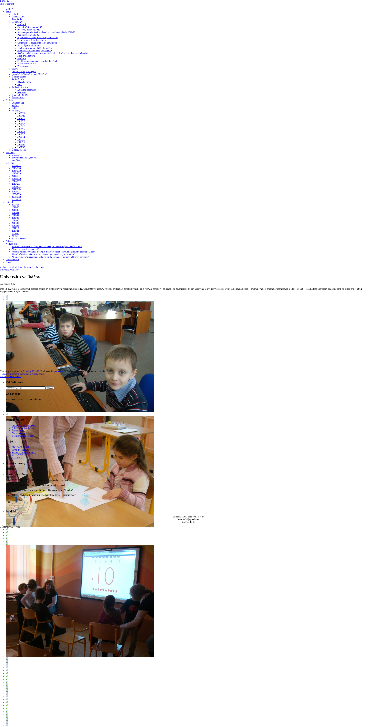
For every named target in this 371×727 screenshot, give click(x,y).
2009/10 (21, 142)
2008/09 (21, 144)
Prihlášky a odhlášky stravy (24, 428)
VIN (19, 84)
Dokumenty (17, 22)
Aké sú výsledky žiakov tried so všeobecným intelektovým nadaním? (43, 254)
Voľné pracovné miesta (28, 63)
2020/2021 (16, 165)
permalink (58, 371)
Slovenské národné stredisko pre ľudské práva (22, 267)
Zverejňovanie (24, 66)
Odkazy (9, 241)
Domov (9, 9)
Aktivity (9, 100)
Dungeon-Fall (18, 103)
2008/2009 (16, 197)
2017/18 (21, 121)
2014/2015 (16, 181)
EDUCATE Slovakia (21, 447)
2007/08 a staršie (19, 238)
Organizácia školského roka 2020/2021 (29, 74)
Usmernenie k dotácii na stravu (31, 40)
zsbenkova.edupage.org (22, 436)
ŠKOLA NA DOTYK (22, 455)
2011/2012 (16, 189)
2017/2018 (16, 173)
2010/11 (21, 139)
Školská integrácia (20, 87)
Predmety (10, 152)
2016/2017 (16, 176)
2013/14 (21, 131)
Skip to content (7, 4)
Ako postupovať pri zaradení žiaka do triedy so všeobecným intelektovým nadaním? (50, 257)
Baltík (14, 108)
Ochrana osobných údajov (24, 71)
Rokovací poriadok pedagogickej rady (34, 50)
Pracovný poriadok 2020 (28, 29)
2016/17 (21, 123)
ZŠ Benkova (6, 1)
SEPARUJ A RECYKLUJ (24, 452)
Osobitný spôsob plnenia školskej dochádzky (38, 61)
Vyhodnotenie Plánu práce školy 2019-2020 (37, 37)
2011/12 (21, 137)
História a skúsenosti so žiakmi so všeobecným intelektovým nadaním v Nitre (47, 246)
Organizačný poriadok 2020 (30, 27)
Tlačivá (15, 69)
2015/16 (21, 126)
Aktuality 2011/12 (31, 371)
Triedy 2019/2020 (20, 95)
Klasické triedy (24, 82)
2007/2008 (16, 199)
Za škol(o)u (17, 457)
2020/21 (21, 113)
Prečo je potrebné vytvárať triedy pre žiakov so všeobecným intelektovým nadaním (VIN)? (53, 251)
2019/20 (21, 116)
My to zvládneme (20, 450)
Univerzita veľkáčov (10, 269)
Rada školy (17, 19)
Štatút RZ (21, 58)
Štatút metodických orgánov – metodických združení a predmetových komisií (52, 53)
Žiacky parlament (20, 433)
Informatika (17, 155)
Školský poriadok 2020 (28, 45)
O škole (15, 14)
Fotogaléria (11, 202)
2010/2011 (16, 191)
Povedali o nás (12, 259)
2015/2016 (16, 178)
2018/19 (21, 118)
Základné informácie (26, 90)
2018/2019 (16, 170)
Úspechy (10, 163)
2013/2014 (16, 184)
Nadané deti (11, 244)
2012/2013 (16, 186)
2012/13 (21, 134)
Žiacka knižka (18, 97)
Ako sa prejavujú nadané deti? (25, 249)
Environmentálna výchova (24, 157)
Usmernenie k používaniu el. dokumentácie (37, 43)
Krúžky (15, 105)
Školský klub (18, 79)
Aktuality (21, 92)
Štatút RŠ (21, 24)
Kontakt (9, 262)
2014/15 (21, 129)
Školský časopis (19, 150)
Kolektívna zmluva (26, 56)
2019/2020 (16, 168)
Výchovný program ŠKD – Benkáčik (34, 48)
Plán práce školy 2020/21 (29, 35)
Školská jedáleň (19, 76)
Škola (8, 11)
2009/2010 (16, 194)
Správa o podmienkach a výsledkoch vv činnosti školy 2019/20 (46, 32)
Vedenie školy (18, 16)
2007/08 (21, 147)
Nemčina (16, 160)
